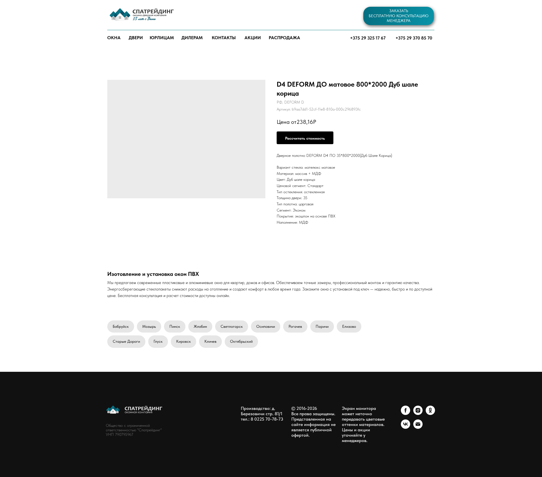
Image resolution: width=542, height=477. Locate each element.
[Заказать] (305, 137)
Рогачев (295, 326)
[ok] (430, 413)
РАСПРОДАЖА (284, 37)
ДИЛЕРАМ (192, 37)
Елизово (349, 326)
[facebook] (405, 413)
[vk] (405, 427)
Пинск (174, 326)
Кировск (183, 341)
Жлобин (200, 326)
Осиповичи (265, 326)
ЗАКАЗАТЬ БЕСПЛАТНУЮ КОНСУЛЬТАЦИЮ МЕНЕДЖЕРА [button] (399, 15)
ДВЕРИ (136, 37)
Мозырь (149, 326)
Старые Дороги (126, 341)
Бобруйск (121, 326)
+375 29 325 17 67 (368, 38)
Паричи (322, 326)
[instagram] (418, 413)
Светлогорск (231, 326)
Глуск (158, 341)
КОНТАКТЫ (224, 37)
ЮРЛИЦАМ (162, 37)
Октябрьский (241, 341)
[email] (418, 427)
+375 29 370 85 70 (413, 38)
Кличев (210, 341)
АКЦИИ (252, 37)
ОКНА (114, 37)
